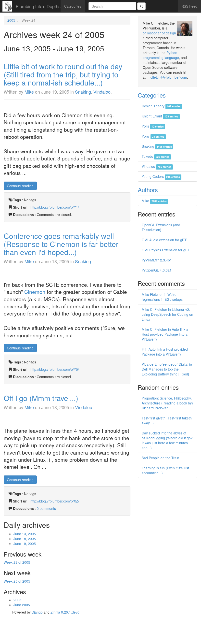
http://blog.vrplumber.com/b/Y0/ (54, 369)
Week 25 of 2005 (17, 581)
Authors (148, 189)
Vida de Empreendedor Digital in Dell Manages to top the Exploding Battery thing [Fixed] (167, 369)
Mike (29, 91)
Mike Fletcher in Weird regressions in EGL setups (162, 297)
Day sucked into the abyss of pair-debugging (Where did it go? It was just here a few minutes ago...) (167, 440)
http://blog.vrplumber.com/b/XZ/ (54, 501)
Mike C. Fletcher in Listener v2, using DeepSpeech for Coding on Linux (167, 314)
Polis (153, 126)
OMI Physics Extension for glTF (166, 249)
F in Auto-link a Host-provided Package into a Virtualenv (165, 352)
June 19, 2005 (24, 543)
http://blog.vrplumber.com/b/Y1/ (54, 207)
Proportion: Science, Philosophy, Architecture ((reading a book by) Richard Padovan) (167, 403)
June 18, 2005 (24, 538)
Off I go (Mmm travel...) (41, 398)
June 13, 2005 (24, 533)
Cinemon (34, 291)
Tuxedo (155, 156)
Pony (153, 136)
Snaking (83, 91)
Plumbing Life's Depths (38, 6)
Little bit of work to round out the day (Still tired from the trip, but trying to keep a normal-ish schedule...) (63, 74)
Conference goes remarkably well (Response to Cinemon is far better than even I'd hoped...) (61, 243)
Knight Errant (160, 116)
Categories (72, 6)
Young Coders (161, 176)
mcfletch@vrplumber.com (167, 77)
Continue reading (20, 185)
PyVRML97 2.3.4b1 (157, 260)
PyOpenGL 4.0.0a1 (157, 270)
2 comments (46, 508)
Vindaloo (102, 91)
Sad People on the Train (160, 457)
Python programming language (161, 55)
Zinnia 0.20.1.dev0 (64, 612)
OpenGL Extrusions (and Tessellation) (161, 227)
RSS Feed (189, 6)
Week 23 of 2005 (17, 562)
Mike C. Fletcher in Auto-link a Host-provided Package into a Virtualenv (165, 334)
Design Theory (161, 105)
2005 (11, 20)
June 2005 (21, 604)
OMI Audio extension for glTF (164, 239)
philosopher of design (159, 32)
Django (37, 612)
